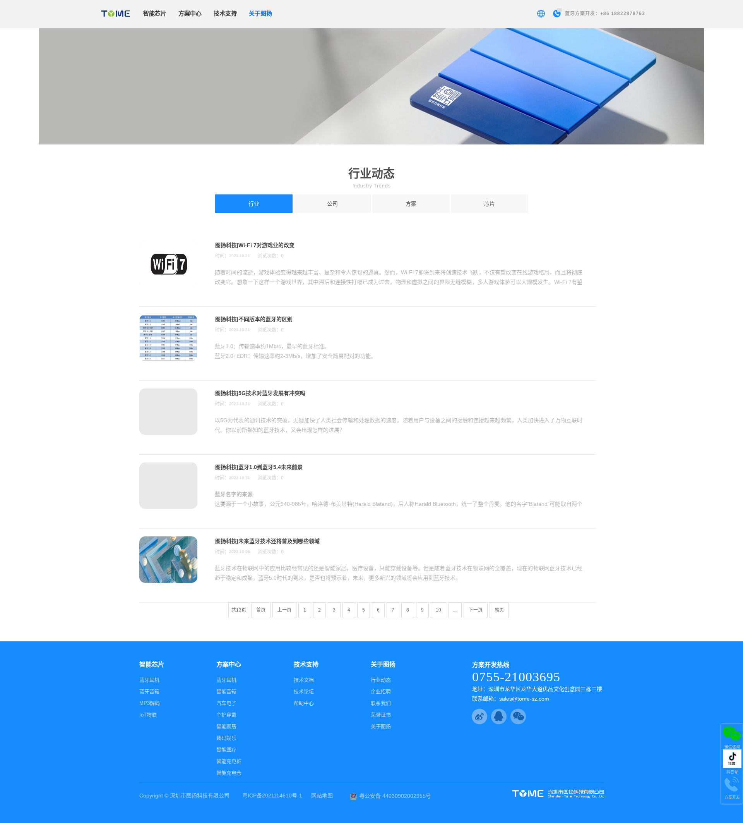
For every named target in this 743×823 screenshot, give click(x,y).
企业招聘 (381, 691)
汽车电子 (226, 703)
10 (438, 610)
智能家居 (226, 726)
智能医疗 (226, 750)
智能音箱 (226, 691)
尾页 (499, 610)
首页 (260, 610)
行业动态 (381, 680)
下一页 (476, 610)
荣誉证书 (381, 715)
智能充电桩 (228, 761)
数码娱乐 (226, 738)
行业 (253, 204)
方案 (411, 204)
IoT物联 (148, 715)
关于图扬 (381, 726)
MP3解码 (149, 703)
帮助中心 (304, 703)
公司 (332, 204)
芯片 (489, 204)
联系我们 (381, 703)
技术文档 (304, 680)
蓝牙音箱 (149, 691)
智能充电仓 (228, 773)
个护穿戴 (226, 715)
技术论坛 (304, 691)
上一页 (284, 610)
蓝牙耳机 (149, 680)
